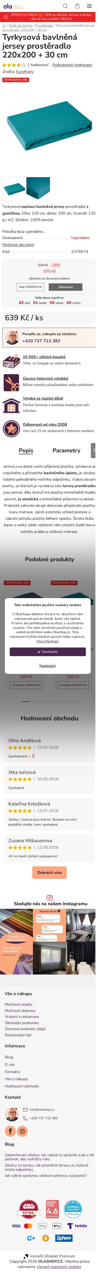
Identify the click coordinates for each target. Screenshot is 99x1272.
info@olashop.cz (42, 1109)
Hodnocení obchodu (49, 718)
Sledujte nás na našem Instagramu (50, 904)
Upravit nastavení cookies (59, 1266)
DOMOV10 (30, 287)
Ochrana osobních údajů (25, 1029)
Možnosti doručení (18, 244)
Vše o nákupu (16, 1079)
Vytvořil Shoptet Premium (52, 1256)
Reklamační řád (18, 1035)
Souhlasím (50, 651)
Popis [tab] (26, 450)
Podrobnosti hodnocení (72, 65)
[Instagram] (22, 1131)
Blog (9, 1057)
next (94, 607)
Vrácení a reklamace (22, 1017)
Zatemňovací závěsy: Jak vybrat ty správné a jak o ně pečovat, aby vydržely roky (49, 1157)
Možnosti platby (18, 1005)
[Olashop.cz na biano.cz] (52, 1209)
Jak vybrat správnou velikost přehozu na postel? (46, 1176)
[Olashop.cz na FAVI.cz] (29, 1209)
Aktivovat (65, 287)
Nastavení (47, 665)
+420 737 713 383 (41, 341)
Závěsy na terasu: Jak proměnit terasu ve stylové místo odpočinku (46, 1167)
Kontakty (12, 1071)
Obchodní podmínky (22, 1023)
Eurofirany (25, 71)
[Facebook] (10, 1131)
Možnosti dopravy (20, 1011)
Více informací (48, 641)
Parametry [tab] (66, 450)
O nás (10, 1064)
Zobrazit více (49, 872)
